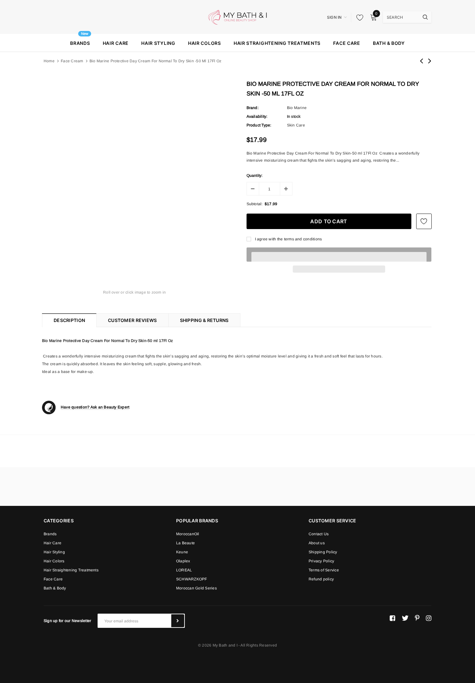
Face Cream (72, 61)
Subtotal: (255, 204)
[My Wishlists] (358, 17)
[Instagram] (428, 618)
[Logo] (237, 17)
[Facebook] (392, 618)
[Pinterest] (417, 618)
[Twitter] (405, 618)
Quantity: (255, 175)
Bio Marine (297, 107)
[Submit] (177, 620)
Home (49, 61)
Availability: (257, 116)
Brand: (253, 107)
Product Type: (259, 125)
